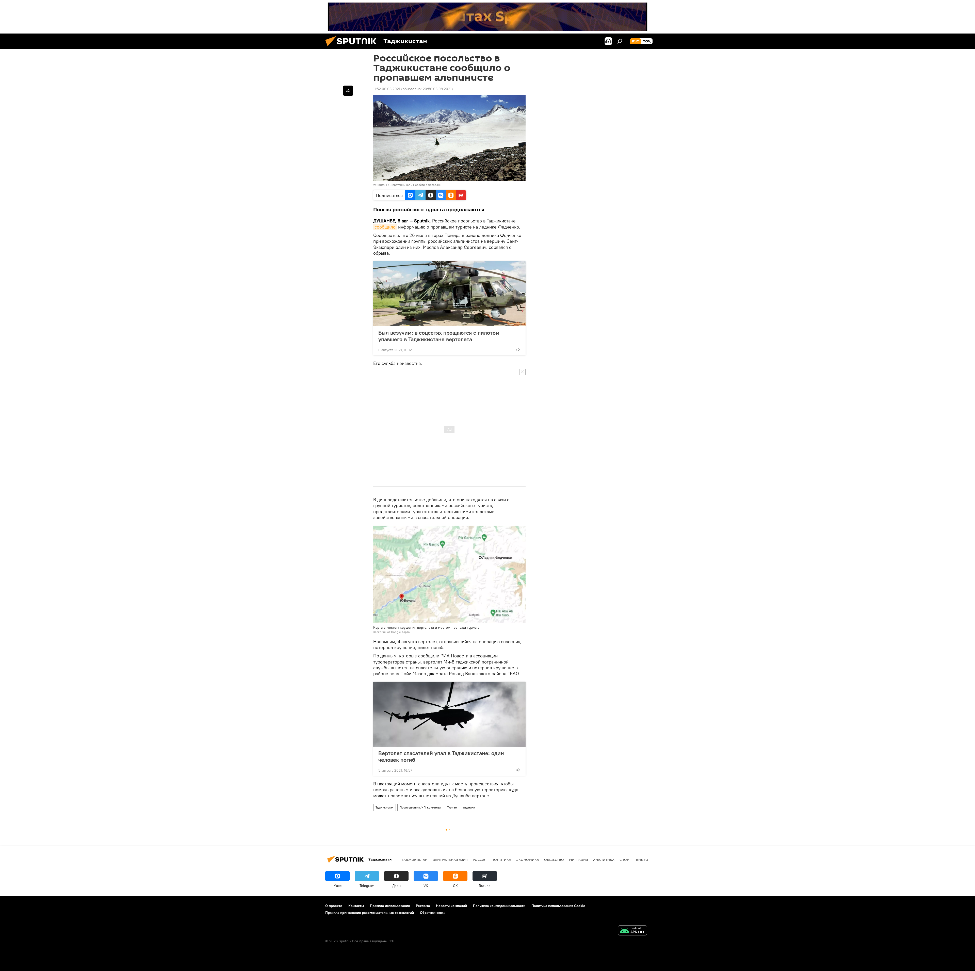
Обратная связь (432, 912)
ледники (469, 807)
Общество (554, 859)
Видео (642, 859)
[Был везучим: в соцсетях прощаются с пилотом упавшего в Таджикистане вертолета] (449, 293)
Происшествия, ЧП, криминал (420, 807)
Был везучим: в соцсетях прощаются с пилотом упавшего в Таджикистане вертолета (438, 336)
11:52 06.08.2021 (386, 89)
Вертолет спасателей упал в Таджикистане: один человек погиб (441, 756)
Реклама (423, 905)
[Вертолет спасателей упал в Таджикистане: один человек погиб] (449, 714)
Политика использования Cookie (558, 905)
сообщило (385, 227)
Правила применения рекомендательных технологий (369, 912)
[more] (518, 349)
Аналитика (603, 859)
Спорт (625, 859)
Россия (479, 859)
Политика (501, 859)
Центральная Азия (450, 859)
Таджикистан (385, 807)
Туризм (452, 807)
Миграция (578, 859)
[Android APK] (632, 931)
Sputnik (382, 185)
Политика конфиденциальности (499, 905)
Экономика (527, 859)
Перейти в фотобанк (427, 185)
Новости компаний (451, 905)
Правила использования (390, 905)
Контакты (356, 905)
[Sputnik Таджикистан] (352, 47)
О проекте (333, 905)
